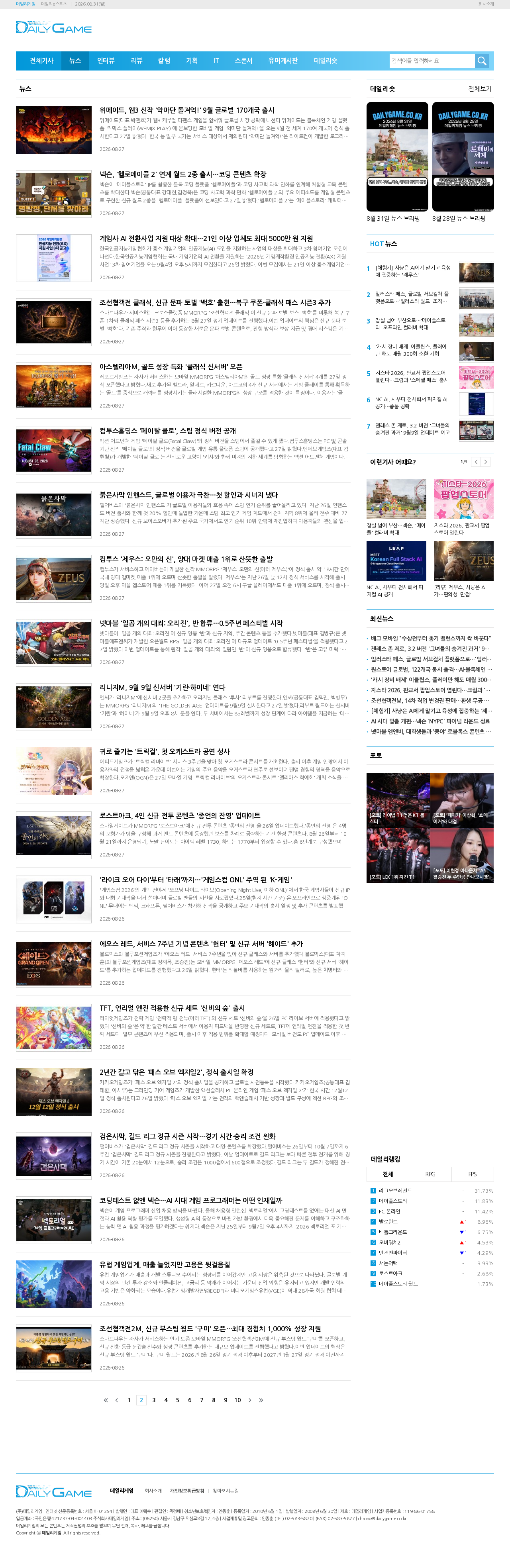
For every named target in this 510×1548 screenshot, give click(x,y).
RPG (430, 1174)
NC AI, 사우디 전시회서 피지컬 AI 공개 (395, 591)
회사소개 (486, 4)
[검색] (482, 61)
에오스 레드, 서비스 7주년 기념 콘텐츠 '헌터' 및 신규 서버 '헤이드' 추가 (201, 944)
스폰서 (244, 61)
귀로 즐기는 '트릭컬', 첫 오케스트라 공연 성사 (165, 752)
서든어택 (385, 1263)
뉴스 (75, 61)
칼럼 (164, 61)
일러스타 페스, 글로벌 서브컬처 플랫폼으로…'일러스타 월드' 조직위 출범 (411, 298)
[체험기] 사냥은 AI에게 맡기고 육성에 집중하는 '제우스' (413, 271)
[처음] (106, 1400)
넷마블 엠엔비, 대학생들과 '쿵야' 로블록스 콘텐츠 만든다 (432, 732)
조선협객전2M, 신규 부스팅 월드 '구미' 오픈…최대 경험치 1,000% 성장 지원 (210, 1329)
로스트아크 (387, 1273)
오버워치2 (386, 1242)
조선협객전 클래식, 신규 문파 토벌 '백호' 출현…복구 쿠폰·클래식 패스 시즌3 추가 (215, 303)
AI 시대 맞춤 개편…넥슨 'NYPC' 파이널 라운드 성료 (430, 721)
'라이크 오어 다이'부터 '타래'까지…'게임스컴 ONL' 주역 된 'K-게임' (196, 880)
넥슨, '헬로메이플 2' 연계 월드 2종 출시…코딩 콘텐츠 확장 (183, 174)
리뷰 (137, 61)
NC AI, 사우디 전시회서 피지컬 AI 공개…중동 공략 (411, 403)
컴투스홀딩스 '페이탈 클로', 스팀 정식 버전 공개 (168, 431)
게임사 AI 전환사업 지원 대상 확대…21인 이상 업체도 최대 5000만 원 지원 (206, 238)
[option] (430, 534)
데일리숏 (325, 61)
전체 (388, 1174)
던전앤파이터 (389, 1253)
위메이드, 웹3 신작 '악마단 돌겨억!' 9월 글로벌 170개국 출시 (187, 110)
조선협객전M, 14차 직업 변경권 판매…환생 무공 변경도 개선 (432, 700)
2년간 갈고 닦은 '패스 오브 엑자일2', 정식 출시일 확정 (177, 1072)
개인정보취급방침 (187, 1491)
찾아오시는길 (226, 1491)
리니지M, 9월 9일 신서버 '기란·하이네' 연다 (162, 687)
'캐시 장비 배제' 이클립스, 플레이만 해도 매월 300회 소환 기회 (411, 350)
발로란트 (385, 1222)
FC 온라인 (386, 1211)
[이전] (117, 1400)
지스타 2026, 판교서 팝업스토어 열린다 (462, 529)
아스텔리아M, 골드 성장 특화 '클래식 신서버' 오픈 (171, 367)
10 (237, 1400)
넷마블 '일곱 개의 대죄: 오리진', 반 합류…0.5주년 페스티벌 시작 (191, 623)
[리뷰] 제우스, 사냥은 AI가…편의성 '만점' (460, 591)
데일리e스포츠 (54, 4)
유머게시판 (283, 61)
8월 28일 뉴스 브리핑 (459, 218)
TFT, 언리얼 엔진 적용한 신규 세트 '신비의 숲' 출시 (172, 1008)
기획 (192, 61)
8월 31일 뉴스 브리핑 (393, 218)
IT (216, 61)
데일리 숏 (382, 89)
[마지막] (261, 1400)
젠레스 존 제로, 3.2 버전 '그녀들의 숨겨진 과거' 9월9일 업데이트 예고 (412, 429)
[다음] (250, 1400)
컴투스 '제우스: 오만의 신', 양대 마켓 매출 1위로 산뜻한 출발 (186, 559)
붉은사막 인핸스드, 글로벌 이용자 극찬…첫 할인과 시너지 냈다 (189, 495)
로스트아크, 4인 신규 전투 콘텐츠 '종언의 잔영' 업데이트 (180, 816)
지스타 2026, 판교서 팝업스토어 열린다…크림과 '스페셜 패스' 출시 (411, 376)
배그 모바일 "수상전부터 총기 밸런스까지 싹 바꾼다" (431, 638)
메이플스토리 (389, 1201)
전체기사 (41, 61)
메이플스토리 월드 (394, 1284)
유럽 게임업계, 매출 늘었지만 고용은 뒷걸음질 (165, 1265)
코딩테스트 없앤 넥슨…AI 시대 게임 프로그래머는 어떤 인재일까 (191, 1200)
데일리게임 (25, 4)
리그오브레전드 (392, 1190)
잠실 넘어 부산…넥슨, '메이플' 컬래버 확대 (396, 529)
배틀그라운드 (389, 1232)
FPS (473, 1174)
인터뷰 (106, 61)
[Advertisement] (430, 1016)
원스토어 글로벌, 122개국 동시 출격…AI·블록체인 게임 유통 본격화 (432, 669)
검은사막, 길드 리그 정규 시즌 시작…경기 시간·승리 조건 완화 (187, 1136)
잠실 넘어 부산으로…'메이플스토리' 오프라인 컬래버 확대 (410, 324)
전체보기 (480, 89)
